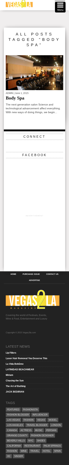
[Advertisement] (36, 19)
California (14, 445)
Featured (13, 409)
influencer (40, 414)
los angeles (15, 425)
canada (12, 430)
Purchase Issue (31, 274)
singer (18, 456)
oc (9, 456)
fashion (12, 451)
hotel (46, 451)
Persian (51, 430)
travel (34, 451)
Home (13, 274)
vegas (41, 420)
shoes (41, 440)
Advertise (34, 280)
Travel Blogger (37, 425)
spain (57, 451)
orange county (17, 435)
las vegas (13, 420)
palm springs (52, 445)
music (39, 430)
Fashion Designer (42, 435)
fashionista (30, 409)
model (53, 420)
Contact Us (52, 274)
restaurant (32, 445)
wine (24, 451)
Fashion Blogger (18, 414)
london (56, 425)
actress (26, 430)
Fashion (29, 420)
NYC (30, 440)
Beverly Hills (16, 440)
